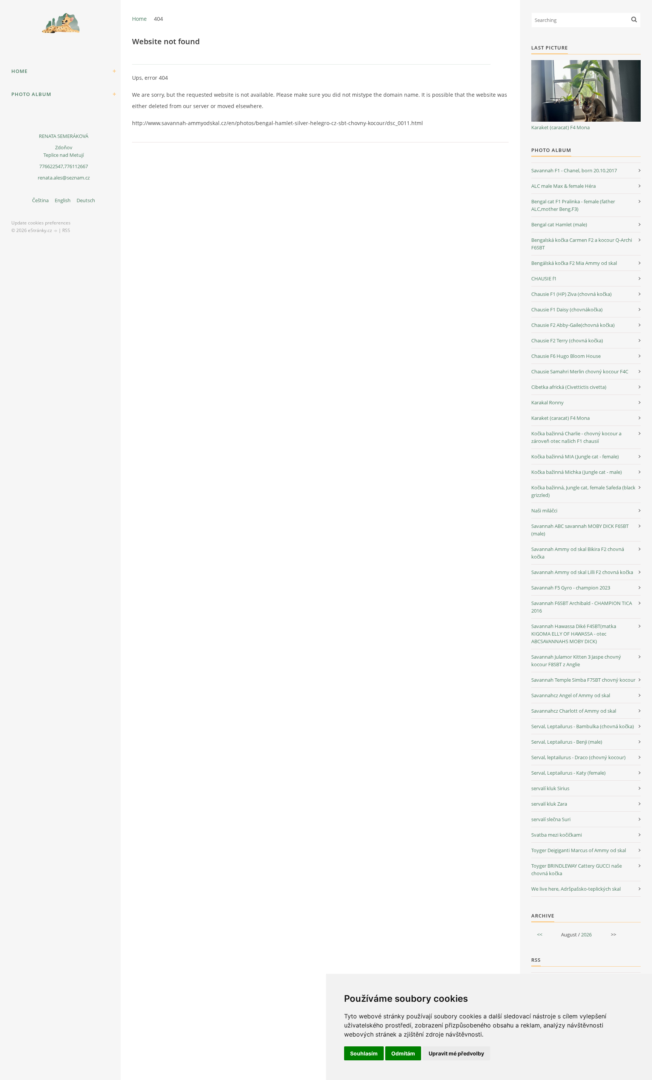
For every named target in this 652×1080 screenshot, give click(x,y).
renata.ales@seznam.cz (64, 177)
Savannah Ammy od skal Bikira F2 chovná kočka (577, 553)
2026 (586, 934)
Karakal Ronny (547, 402)
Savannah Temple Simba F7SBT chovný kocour (583, 679)
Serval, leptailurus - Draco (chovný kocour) (578, 757)
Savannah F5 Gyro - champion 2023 (570, 587)
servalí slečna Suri (550, 819)
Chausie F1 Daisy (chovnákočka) (567, 309)
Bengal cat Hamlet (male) (559, 224)
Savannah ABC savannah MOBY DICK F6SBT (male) (580, 530)
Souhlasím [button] (364, 1053)
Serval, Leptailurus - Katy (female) (568, 772)
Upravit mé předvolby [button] (456, 1053)
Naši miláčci (544, 510)
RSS (66, 230)
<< (539, 934)
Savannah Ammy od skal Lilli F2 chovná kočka (582, 572)
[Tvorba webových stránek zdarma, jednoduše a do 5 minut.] (55, 231)
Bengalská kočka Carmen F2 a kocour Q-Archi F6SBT (581, 244)
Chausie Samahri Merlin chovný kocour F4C (579, 371)
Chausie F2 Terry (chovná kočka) (567, 340)
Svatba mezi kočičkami (556, 834)
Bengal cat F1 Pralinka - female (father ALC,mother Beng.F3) (573, 205)
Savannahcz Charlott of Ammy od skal (573, 710)
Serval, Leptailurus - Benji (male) (566, 741)
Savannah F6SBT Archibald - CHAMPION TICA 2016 (581, 607)
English (63, 200)
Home (19, 71)
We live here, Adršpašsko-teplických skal (576, 888)
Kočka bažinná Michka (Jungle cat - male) (576, 472)
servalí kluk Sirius (550, 788)
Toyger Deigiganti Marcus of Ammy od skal (578, 850)
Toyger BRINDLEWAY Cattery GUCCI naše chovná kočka (576, 869)
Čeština (40, 200)
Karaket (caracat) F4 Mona (560, 127)
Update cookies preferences (41, 223)
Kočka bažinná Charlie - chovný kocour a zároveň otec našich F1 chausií (576, 437)
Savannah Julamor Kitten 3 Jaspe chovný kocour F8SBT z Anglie (576, 660)
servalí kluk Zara (549, 803)
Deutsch (86, 200)
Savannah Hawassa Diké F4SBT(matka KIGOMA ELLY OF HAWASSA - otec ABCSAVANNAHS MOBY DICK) (573, 634)
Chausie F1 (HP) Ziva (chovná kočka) (571, 294)
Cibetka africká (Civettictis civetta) (568, 387)
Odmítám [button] (403, 1053)
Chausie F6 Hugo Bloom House (566, 356)
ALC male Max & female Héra (563, 186)
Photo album (31, 94)
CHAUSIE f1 (544, 278)
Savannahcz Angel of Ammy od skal (570, 695)
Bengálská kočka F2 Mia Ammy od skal (574, 263)
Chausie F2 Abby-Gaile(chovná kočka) (573, 325)
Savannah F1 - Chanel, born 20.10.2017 (574, 170)
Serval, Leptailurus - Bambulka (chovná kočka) (582, 726)
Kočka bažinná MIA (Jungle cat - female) (575, 456)
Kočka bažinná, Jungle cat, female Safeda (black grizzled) (583, 491)
